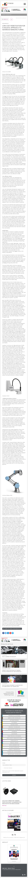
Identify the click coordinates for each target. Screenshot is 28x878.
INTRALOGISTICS (14, 740)
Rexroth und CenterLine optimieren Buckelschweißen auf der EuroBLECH (11, 671)
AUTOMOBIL (14, 722)
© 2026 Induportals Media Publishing (11, 869)
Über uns (4, 868)
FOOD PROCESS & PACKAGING (14, 736)
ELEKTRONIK (14, 733)
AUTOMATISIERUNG (14, 720)
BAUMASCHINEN (14, 724)
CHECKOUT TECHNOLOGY (14, 727)
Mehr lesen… (4, 805)
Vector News (4, 683)
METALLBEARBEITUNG (14, 745)
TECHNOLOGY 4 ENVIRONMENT (14, 751)
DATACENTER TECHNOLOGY (14, 729)
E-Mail (3, 763)
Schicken (14, 775)
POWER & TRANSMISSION (14, 749)
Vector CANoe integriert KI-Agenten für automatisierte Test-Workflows (12, 686)
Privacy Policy (11, 868)
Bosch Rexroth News (6, 668)
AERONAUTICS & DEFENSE (14, 715)
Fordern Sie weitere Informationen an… (12, 628)
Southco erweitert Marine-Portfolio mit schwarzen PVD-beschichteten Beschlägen (12, 802)
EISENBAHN (14, 731)
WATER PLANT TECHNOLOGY (14, 754)
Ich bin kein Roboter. (8, 768)
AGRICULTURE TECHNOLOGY (14, 718)
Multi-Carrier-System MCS (9, 656)
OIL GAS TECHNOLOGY (14, 747)
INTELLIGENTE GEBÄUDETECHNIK (14, 738)
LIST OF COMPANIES (6, 870)
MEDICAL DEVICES (14, 742)
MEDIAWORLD (5, 23)
